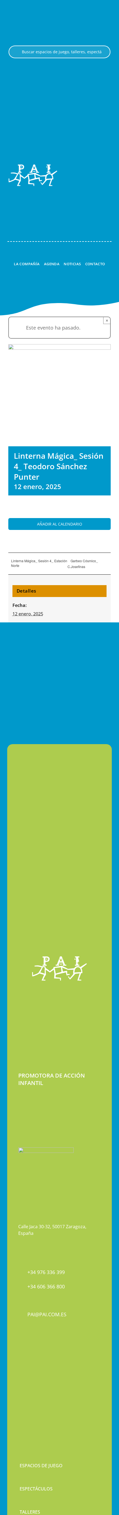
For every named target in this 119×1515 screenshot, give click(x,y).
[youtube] (39, 1368)
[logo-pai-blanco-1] (33, 166)
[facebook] (20, 1368)
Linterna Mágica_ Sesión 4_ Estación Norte (39, 563)
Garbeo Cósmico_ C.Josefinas (83, 563)
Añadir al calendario (59, 524)
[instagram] (30, 1368)
